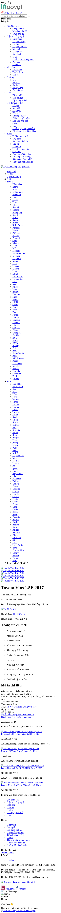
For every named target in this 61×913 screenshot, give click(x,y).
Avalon (15, 522)
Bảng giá (11, 827)
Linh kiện (16, 64)
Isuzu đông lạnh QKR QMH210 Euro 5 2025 (21, 768)
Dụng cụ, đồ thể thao (21, 154)
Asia (14, 356)
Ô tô (14, 80)
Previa (15, 443)
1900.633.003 (7, 852)
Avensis (16, 517)
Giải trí (15, 144)
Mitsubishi (17, 363)
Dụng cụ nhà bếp (20, 121)
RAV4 (15, 432)
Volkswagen (18, 192)
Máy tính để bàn (19, 46)
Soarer (15, 422)
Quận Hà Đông (14, 176)
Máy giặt (16, 108)
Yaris (14, 548)
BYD (14, 338)
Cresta (15, 486)
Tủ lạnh (15, 105)
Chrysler (16, 327)
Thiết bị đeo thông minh (23, 59)
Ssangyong (17, 212)
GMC (15, 302)
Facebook (11, 860)
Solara (15, 420)
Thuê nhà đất (18, 34)
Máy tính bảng (19, 41)
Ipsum (15, 468)
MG (14, 248)
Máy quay (17, 51)
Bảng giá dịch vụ (14, 830)
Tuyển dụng (17, 72)
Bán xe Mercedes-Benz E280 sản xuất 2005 (21, 785)
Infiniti (15, 292)
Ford (14, 376)
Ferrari (15, 315)
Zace (14, 542)
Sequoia (16, 430)
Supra (15, 414)
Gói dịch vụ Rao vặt (13, 13)
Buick (15, 340)
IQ (13, 466)
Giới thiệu (11, 825)
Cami (14, 507)
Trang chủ (11, 171)
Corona (15, 491)
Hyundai (16, 371)
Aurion (15, 524)
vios (34, 707)
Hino (14, 297)
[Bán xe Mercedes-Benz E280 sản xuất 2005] (22, 782)
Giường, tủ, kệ (19, 115)
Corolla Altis (18, 550)
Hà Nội (10, 174)
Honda (15, 368)
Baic (14, 348)
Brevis (15, 512)
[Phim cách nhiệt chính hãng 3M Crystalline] (21, 731)
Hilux (15, 471)
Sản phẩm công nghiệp (22, 159)
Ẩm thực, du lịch (20, 141)
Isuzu (14, 289)
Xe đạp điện (17, 87)
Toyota (10, 181)
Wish (14, 391)
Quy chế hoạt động (15, 832)
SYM (14, 205)
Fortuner (16, 558)
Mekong (16, 256)
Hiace (15, 476)
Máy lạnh (16, 110)
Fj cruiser (16, 478)
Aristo (15, 527)
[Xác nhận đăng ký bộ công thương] (18, 882)
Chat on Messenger (26, 910)
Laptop (15, 44)
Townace (16, 407)
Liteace (15, 463)
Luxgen (15, 266)
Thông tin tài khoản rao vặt (19, 840)
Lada (14, 281)
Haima (15, 299)
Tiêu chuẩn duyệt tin (16, 835)
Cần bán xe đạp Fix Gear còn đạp (16, 717)
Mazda (15, 366)
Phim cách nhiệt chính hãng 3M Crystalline (20, 734)
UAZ (14, 197)
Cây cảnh (16, 151)
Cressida (16, 489)
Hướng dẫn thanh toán (17, 845)
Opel (14, 240)
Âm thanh (16, 54)
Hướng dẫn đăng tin (16, 842)
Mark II (15, 460)
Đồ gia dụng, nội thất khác (24, 131)
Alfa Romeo (18, 358)
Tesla (14, 202)
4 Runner (16, 537)
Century (16, 499)
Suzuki (15, 207)
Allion (15, 535)
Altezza (15, 530)
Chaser (15, 496)
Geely (15, 304)
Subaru (15, 210)
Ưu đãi (10, 837)
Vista (14, 396)
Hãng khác (17, 184)
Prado (15, 445)
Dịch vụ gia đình (20, 100)
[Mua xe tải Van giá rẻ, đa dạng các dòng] (20, 748)
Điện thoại (17, 39)
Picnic (15, 450)
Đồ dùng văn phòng (21, 156)
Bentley (15, 345)
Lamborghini (18, 279)
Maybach (16, 258)
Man (14, 263)
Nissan (15, 243)
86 (13, 540)
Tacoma (16, 412)
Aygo (14, 514)
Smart (15, 215)
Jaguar (15, 286)
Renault (15, 228)
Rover (15, 222)
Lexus (15, 274)
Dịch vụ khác (18, 95)
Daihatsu (16, 320)
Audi (14, 350)
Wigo (14, 394)
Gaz (14, 307)
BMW (15, 343)
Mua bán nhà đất (20, 31)
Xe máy (16, 82)
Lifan (14, 271)
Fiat (14, 312)
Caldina (15, 509)
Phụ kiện (16, 62)
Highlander (17, 473)
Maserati (16, 261)
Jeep (14, 284)
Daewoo (16, 322)
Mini (14, 245)
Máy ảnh (16, 49)
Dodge (15, 317)
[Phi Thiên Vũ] (8, 609)
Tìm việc (16, 75)
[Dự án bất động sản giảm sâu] (15, 166)
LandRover (17, 276)
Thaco (15, 199)
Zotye (15, 187)
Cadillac (16, 335)
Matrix (15, 458)
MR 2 (15, 453)
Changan (16, 332)
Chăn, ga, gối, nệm (21, 118)
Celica (15, 501)
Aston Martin (18, 353)
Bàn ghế (16, 113)
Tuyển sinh (17, 69)
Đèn (14, 126)
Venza (15, 402)
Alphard (16, 532)
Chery (15, 330)
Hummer (16, 294)
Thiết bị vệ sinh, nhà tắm (23, 128)
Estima (15, 481)
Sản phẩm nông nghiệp (22, 162)
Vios (9, 381)
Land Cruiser (18, 545)
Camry (15, 553)
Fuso (14, 309)
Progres (15, 437)
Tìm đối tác (17, 98)
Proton (15, 230)
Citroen (15, 325)
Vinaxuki (16, 194)
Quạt (14, 123)
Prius (14, 440)
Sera (14, 427)
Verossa (15, 399)
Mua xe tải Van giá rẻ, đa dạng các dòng (19, 751)
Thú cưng (16, 139)
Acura (15, 361)
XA (14, 389)
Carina (15, 504)
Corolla (15, 494)
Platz (14, 448)
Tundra (15, 404)
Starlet (15, 417)
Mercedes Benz (19, 253)
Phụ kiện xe (17, 90)
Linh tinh (16, 146)
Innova (15, 555)
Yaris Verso (17, 386)
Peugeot (16, 238)
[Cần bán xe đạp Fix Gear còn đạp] (17, 714)
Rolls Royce (18, 225)
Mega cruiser (18, 455)
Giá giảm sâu (18, 28)
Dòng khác (17, 384)
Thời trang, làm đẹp (21, 136)
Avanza (15, 519)
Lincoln (15, 269)
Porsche (16, 233)
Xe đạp (15, 85)
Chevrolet (16, 373)
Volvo (15, 189)
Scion (15, 217)
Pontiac (15, 235)
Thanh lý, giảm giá (20, 149)
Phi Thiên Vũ (19, 614)
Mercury (16, 251)
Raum (15, 435)
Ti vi (14, 57)
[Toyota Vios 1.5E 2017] (12, 568)
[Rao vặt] (12, 9)
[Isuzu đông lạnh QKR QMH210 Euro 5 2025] (22, 765)
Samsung (16, 220)
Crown (15, 484)
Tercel (15, 409)
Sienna (15, 425)
